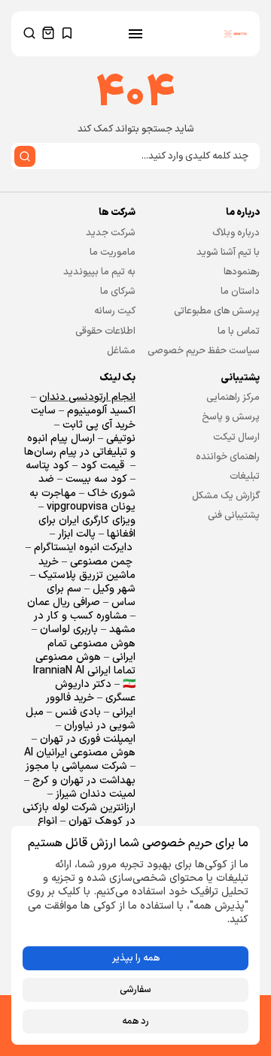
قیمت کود (102, 466)
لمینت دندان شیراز (96, 794)
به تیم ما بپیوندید (99, 272)
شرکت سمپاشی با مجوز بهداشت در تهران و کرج (81, 773)
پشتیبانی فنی (234, 515)
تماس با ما (239, 331)
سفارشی (135, 989)
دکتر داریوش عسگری (95, 691)
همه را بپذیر (136, 958)
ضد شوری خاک (87, 486)
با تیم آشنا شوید (228, 252)
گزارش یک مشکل (226, 496)
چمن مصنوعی (101, 562)
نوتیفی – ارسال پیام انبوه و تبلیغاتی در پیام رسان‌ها (80, 445)
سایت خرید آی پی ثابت (83, 417)
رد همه (135, 1021)
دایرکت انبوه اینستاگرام (83, 547)
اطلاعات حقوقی (105, 331)
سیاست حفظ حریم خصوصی (204, 351)
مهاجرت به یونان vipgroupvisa (82, 500)
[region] (135, 935)
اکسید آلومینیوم (101, 411)
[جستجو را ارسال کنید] (24, 156)
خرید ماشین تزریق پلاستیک (87, 568)
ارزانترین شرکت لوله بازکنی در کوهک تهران (79, 814)
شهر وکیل (114, 589)
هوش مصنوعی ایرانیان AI (80, 753)
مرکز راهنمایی (233, 397)
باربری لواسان (69, 629)
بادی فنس (78, 712)
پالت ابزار (77, 534)
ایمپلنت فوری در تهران (88, 739)
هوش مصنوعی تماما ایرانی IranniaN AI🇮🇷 (84, 670)
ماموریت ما (113, 252)
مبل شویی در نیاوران (81, 719)
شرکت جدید (111, 233)
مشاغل (121, 351)
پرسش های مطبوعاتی (217, 311)
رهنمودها (242, 272)
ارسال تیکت (236, 437)
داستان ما (240, 291)
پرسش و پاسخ (231, 417)
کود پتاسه (47, 466)
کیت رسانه (115, 311)
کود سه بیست (96, 479)
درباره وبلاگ (236, 233)
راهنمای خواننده (228, 456)
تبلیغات (245, 476)
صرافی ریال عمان (65, 602)
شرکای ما (118, 291)
